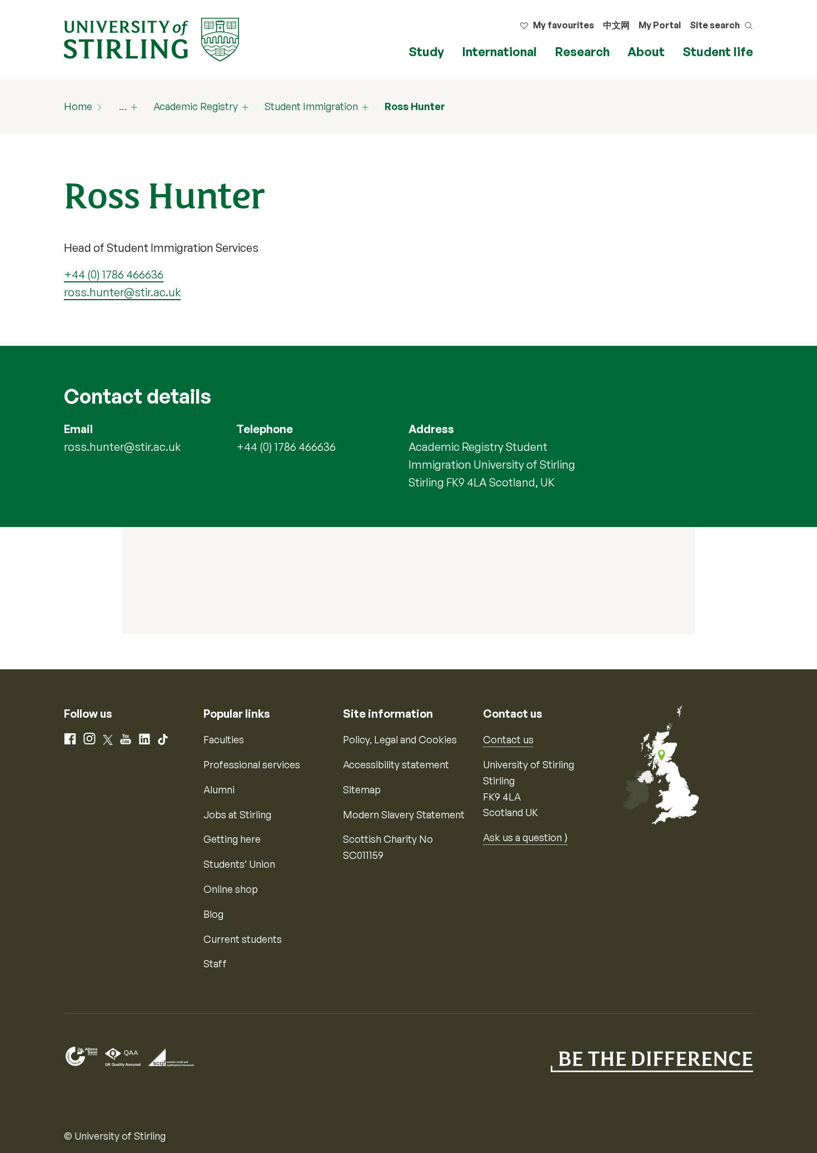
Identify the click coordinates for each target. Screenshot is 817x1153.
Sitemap (362, 789)
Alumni (219, 789)
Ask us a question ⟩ (525, 837)
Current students (242, 939)
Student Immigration (311, 106)
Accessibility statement (396, 764)
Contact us (508, 739)
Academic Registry (195, 106)
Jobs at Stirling (237, 814)
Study (426, 51)
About (646, 51)
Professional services (251, 764)
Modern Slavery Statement (404, 814)
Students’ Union (239, 864)
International (499, 51)
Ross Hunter (415, 106)
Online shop (230, 889)
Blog (213, 914)
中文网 (616, 25)
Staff (215, 963)
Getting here (232, 839)
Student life (718, 51)
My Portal (660, 25)
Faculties (223, 739)
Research (582, 51)
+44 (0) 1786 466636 (113, 274)
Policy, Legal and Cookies (400, 739)
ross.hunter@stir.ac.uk (122, 292)
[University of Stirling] (151, 38)
